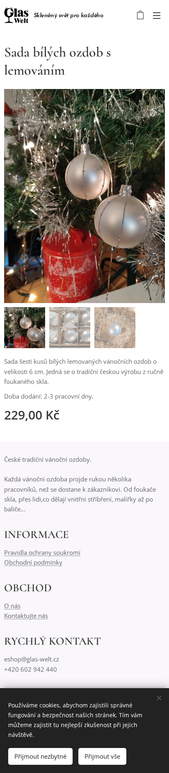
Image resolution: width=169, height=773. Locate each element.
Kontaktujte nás (26, 615)
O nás (12, 606)
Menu (156, 15)
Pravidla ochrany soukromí (42, 552)
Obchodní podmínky (33, 562)
